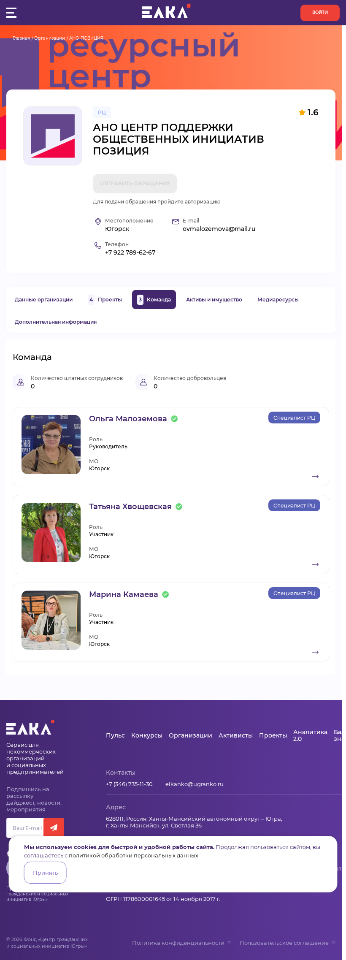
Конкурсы (146, 735)
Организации (49, 38)
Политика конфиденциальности (178, 942)
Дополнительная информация (56, 322)
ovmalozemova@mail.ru (219, 229)
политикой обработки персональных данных (133, 855)
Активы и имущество (214, 299)
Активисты (236, 735)
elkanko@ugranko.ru (194, 784)
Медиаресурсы (278, 299)
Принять (45, 872)
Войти (320, 12)
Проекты (105, 299)
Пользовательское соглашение (284, 942)
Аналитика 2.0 (310, 735)
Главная (21, 38)
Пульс (115, 735)
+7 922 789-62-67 (130, 252)
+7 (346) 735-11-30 (129, 784)
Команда (155, 299)
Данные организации (44, 299)
